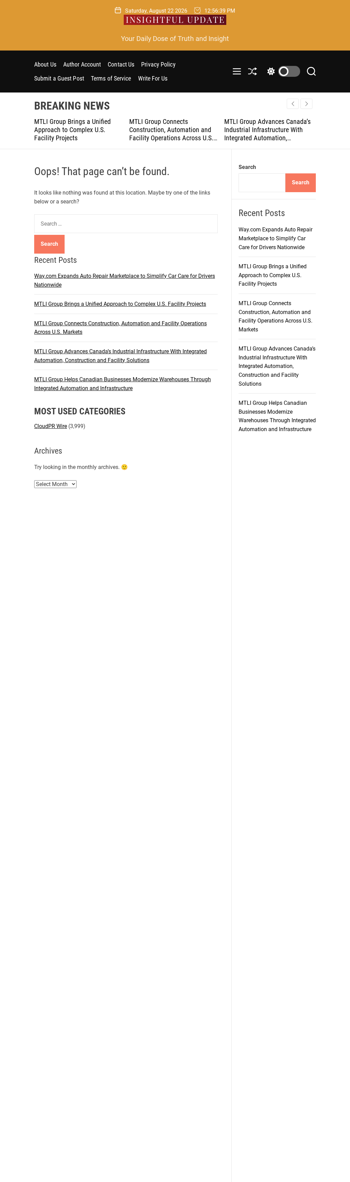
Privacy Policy (158, 64)
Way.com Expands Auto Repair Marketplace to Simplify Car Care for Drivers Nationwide (275, 238)
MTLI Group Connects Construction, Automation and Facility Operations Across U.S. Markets (139, 133)
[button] (306, 104)
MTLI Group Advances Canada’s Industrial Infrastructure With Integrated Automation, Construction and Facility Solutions (235, 137)
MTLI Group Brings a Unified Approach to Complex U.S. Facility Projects (40, 129)
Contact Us (121, 64)
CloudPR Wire (50, 426)
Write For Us (152, 78)
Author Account (82, 64)
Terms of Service (111, 78)
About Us (45, 64)
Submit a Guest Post (59, 78)
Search (247, 167)
